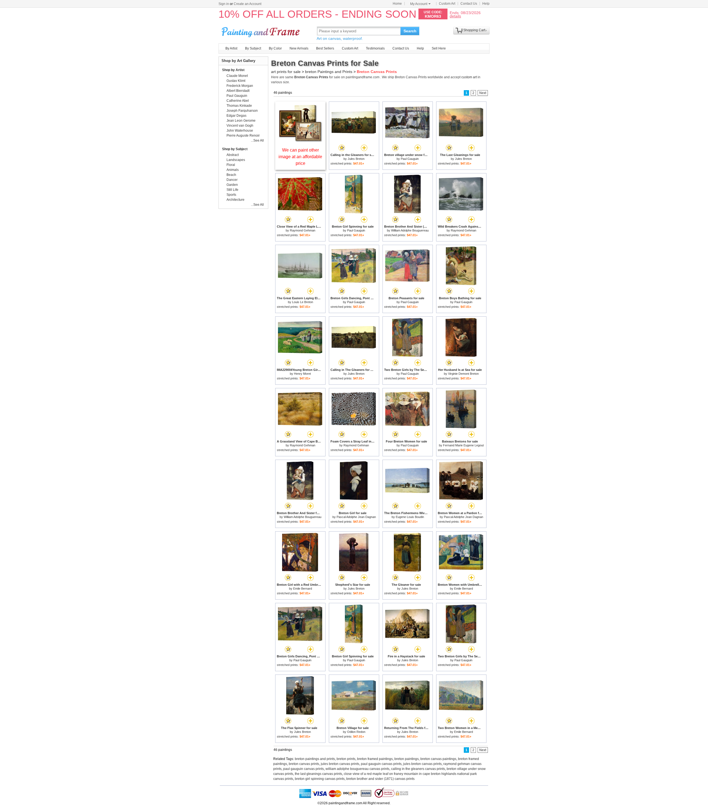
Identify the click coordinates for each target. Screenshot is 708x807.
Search (410, 31)
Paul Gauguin (410, 158)
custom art (469, 77)
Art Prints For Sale (261, 31)
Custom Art (447, 4)
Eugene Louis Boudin (410, 517)
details (455, 16)
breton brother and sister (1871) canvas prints (380, 779)
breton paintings (406, 759)
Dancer (232, 180)
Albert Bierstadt (238, 91)
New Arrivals (299, 48)
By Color (275, 48)
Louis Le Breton (302, 302)
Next (482, 93)
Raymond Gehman (302, 230)
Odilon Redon (356, 731)
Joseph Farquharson (242, 111)
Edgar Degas (236, 116)
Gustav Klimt (236, 81)
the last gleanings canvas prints (318, 774)
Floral (231, 165)
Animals (233, 170)
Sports (231, 195)
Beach (231, 175)
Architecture (235, 200)
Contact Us (468, 4)
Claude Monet (237, 76)
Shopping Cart (474, 30)
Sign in (223, 4)
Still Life (232, 190)
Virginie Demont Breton (463, 373)
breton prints (346, 759)
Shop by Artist (233, 70)
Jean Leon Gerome (241, 121)
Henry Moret (302, 373)
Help (486, 4)
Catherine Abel (238, 101)
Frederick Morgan (240, 86)
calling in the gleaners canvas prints (418, 769)
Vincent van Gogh (240, 125)
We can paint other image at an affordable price (300, 157)
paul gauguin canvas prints (381, 764)
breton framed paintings (375, 759)
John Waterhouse (240, 130)
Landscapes (236, 160)
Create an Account (247, 4)
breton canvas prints (304, 764)
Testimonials (375, 48)
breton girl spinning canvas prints (320, 779)
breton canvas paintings (438, 759)
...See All (257, 140)
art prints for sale (286, 71)
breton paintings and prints (315, 759)
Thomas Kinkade (239, 106)
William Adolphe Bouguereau (410, 230)
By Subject (253, 48)
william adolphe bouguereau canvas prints (357, 769)
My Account (418, 4)
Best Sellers (325, 48)
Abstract (233, 155)
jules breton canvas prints (340, 764)
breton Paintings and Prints (328, 71)
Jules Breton (356, 158)
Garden (232, 185)
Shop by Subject (235, 149)
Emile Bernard (302, 588)
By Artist (231, 48)
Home (397, 4)
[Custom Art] (300, 140)
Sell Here (439, 48)
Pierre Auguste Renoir (243, 135)
